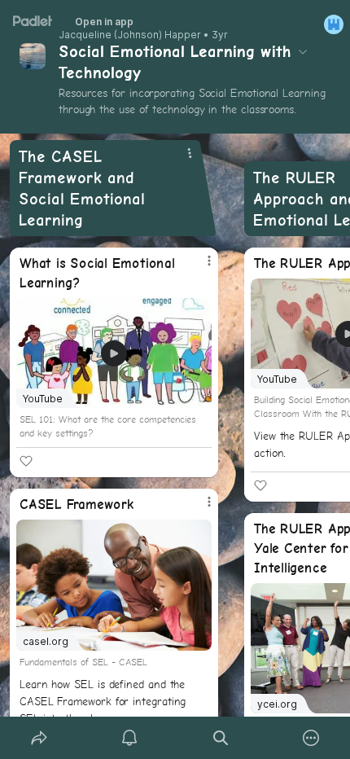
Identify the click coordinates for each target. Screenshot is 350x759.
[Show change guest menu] (333, 24)
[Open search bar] (220, 738)
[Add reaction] (26, 461)
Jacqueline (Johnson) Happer (130, 35)
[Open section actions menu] (189, 153)
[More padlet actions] (312, 738)
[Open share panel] (39, 738)
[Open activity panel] (130, 738)
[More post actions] (198, 267)
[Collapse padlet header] (303, 51)
